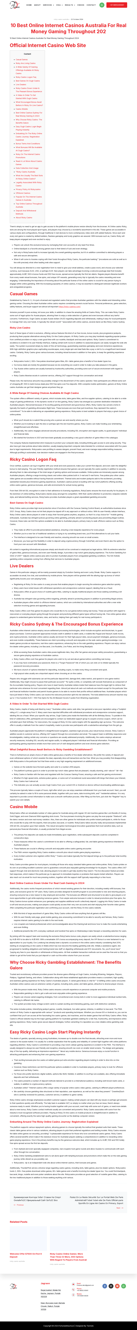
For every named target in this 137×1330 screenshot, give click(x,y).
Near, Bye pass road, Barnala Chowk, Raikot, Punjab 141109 (53, 1306)
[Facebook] (104, 1286)
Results (69, 5)
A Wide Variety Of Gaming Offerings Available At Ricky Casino (27, 70)
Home (29, 5)
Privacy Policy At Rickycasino (28, 189)
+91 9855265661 (117, 5)
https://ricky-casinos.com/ (69, 307)
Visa (58, 5)
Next (118, 1208)
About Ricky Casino (24, 217)
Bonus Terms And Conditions (28, 144)
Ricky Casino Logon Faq (26, 77)
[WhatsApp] (101, 5)
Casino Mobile (22, 109)
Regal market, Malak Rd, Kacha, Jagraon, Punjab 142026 (51, 1293)
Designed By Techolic (85, 1326)
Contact (91, 5)
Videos (80, 5)
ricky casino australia (61, 19)
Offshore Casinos (23, 193)
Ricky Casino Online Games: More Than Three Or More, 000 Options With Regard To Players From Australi (68, 1257)
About (37, 5)
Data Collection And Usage (27, 168)
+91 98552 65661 (82, 1290)
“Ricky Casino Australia (25, 172)
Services (47, 5)
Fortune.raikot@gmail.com (85, 1285)
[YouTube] (117, 1286)
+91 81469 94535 (82, 1296)
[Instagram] (111, 1286)
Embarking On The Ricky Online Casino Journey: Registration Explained (29, 136)
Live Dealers (21, 84)
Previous (20, 1205)
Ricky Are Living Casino (26, 63)
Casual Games (22, 59)
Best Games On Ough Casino (28, 81)
